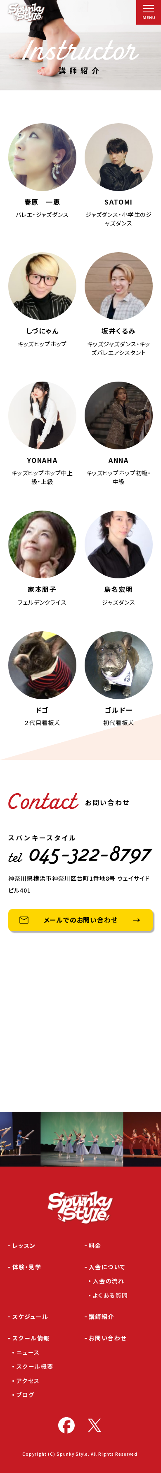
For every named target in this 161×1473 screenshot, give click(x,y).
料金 (95, 1245)
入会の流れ (108, 1281)
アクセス (28, 1380)
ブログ (25, 1394)
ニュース (28, 1352)
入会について (107, 1267)
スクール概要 (35, 1366)
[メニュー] (148, 12)
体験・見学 (26, 1267)
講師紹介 (101, 1316)
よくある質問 (110, 1295)
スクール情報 (31, 1338)
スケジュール (30, 1316)
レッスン (24, 1245)
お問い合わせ (107, 1338)
